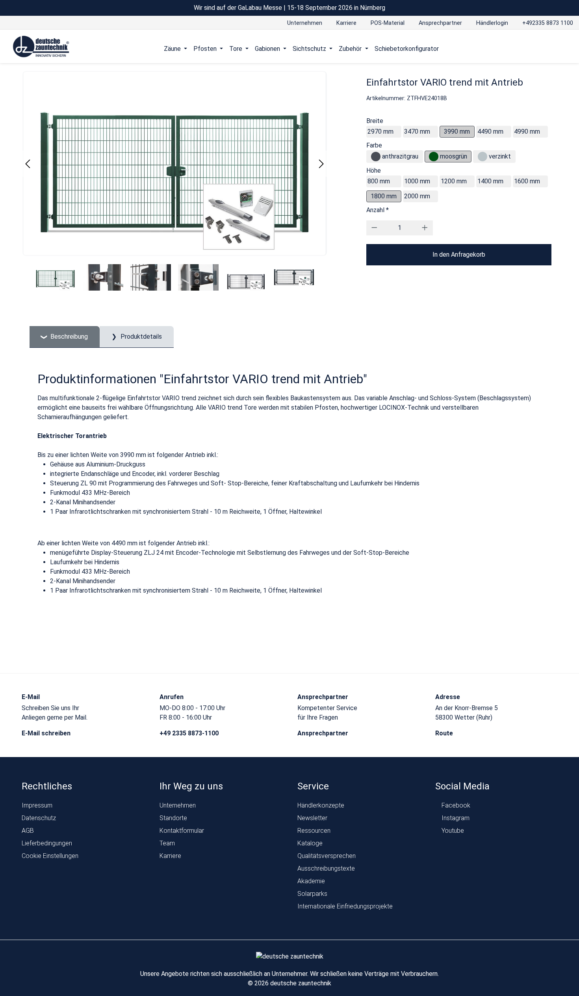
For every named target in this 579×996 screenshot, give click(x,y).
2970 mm (380, 131)
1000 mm (417, 181)
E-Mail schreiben (47, 733)
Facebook (455, 805)
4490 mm (490, 131)
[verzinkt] (482, 156)
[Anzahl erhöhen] (425, 227)
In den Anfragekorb (458, 254)
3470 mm (417, 131)
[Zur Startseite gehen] (41, 47)
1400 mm (490, 181)
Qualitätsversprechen (326, 856)
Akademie (311, 881)
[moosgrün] (433, 156)
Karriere (170, 856)
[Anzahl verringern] (374, 227)
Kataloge (310, 843)
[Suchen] (549, 48)
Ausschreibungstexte (326, 868)
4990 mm (527, 131)
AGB (28, 830)
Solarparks (312, 893)
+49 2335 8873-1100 (190, 733)
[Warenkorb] (564, 48)
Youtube (452, 830)
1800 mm (384, 196)
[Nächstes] (321, 164)
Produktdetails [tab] (140, 336)
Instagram (455, 818)
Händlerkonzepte (320, 805)
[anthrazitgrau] (375, 156)
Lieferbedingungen (47, 843)
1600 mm (527, 181)
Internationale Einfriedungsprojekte (345, 906)
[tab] (65, 337)
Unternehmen (178, 805)
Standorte (173, 818)
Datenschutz (39, 818)
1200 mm (454, 181)
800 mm (378, 181)
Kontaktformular (182, 830)
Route (445, 733)
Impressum (37, 805)
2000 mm (417, 196)
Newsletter (312, 818)
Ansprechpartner (323, 733)
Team (167, 843)
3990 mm (457, 131)
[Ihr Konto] (534, 48)
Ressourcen (313, 830)
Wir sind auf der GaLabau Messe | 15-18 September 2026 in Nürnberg (289, 7)
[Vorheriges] (27, 164)
